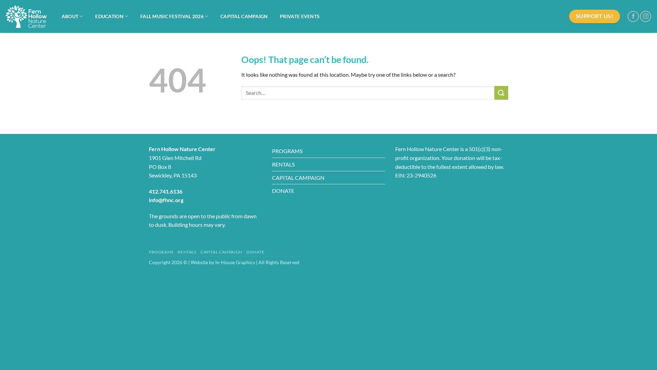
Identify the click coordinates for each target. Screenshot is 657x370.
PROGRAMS (287, 151)
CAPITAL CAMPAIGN (298, 177)
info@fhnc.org (166, 200)
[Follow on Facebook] (633, 16)
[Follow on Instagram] (645, 16)
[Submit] (501, 92)
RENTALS (283, 164)
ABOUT (70, 16)
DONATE (283, 190)
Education (109, 16)
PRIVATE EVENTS (300, 16)
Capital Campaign (244, 16)
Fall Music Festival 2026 (172, 16)
